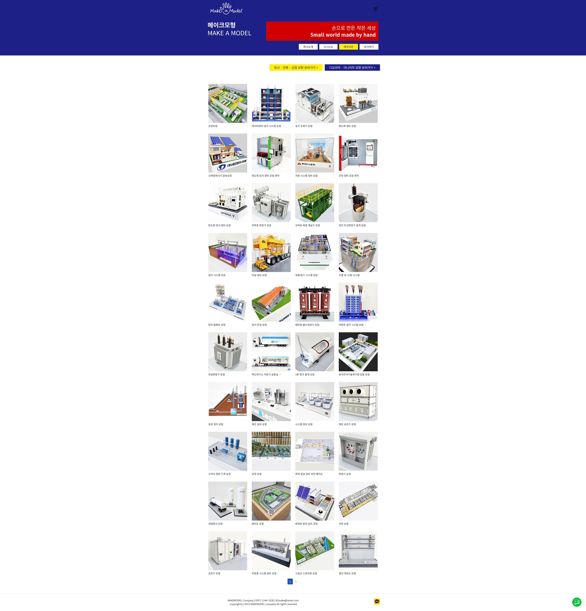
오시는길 (328, 47)
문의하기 (369, 47)
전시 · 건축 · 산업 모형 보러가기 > (296, 67)
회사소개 (308, 47)
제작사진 (348, 47)
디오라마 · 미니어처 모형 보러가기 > (352, 67)
